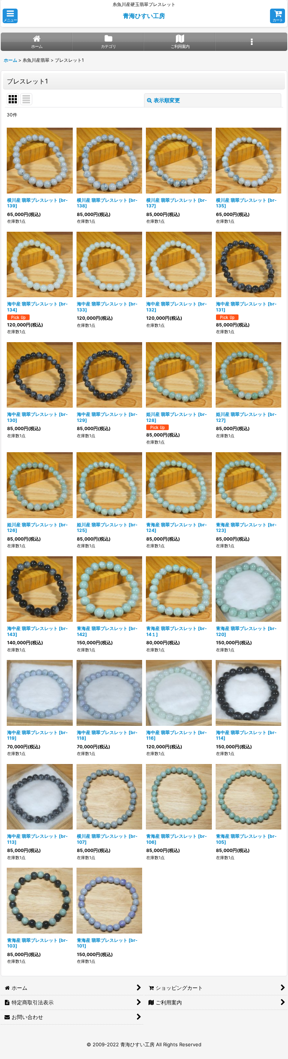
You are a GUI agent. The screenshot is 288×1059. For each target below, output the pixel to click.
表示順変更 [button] (167, 100)
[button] (10, 16)
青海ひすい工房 (144, 15)
